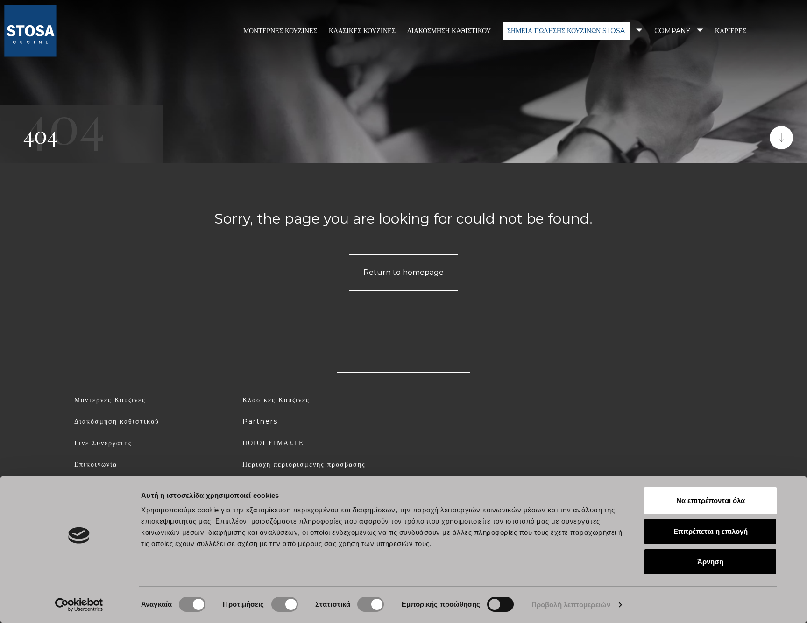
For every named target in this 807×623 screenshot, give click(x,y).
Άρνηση (710, 562)
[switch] (284, 604)
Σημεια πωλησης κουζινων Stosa (566, 31)
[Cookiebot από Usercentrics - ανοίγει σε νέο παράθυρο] (79, 605)
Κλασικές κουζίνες (362, 31)
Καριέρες (730, 31)
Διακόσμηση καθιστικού (449, 31)
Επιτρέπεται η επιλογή (710, 531)
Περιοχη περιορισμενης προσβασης (304, 464)
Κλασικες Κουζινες (276, 400)
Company (672, 31)
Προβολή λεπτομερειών (570, 605)
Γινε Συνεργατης (103, 443)
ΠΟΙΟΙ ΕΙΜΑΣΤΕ (273, 443)
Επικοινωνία (95, 464)
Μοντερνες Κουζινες (110, 400)
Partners (260, 421)
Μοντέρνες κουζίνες (280, 31)
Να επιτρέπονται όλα (710, 500)
